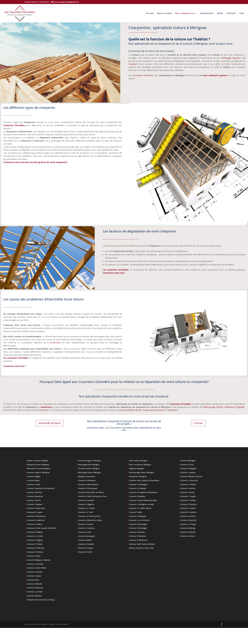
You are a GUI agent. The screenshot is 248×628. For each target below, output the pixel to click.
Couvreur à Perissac (35, 552)
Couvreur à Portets (34, 544)
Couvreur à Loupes (34, 512)
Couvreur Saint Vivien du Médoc (142, 544)
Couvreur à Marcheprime (88, 484)
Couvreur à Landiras (86, 528)
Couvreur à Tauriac (188, 508)
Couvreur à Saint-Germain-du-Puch (92, 496)
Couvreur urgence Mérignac (38, 472)
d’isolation (173, 410)
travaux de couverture (153, 410)
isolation (133, 64)
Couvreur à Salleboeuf (138, 540)
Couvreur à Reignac (35, 540)
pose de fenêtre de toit (130, 410)
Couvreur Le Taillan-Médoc (140, 508)
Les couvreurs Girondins (116, 269)
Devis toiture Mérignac (138, 460)
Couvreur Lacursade (35, 564)
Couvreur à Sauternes (36, 520)
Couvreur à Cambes (188, 512)
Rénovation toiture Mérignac (39, 468)
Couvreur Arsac (33, 580)
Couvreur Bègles (33, 476)
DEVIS (220, 13)
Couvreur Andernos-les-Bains (90, 520)
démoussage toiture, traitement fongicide (223, 407)
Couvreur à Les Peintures (139, 520)
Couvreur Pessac (187, 464)
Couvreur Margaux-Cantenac (39, 560)
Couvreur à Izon (84, 532)
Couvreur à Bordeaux (87, 480)
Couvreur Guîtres (85, 540)
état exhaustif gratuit (215, 75)
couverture (55, 342)
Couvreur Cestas (33, 484)
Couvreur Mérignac (188, 460)
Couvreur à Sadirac (34, 524)
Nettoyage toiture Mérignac (89, 472)
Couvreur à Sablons (35, 532)
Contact (198, 423)
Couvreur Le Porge (188, 524)
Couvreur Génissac (34, 492)
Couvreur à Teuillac (188, 500)
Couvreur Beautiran (35, 496)
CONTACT (231, 13)
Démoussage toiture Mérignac (141, 472)
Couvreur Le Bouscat (189, 480)
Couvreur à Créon (85, 552)
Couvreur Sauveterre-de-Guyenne (41, 488)
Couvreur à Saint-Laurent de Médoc (41, 528)
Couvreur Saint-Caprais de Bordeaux (144, 480)
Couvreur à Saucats (137, 532)
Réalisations (207, 13)
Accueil (150, 13)
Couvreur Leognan (187, 472)
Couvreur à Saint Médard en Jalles (143, 500)
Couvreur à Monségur (138, 524)
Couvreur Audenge (187, 528)
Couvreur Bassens (34, 595)
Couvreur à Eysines (188, 532)
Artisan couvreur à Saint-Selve (141, 548)
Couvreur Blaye (33, 480)
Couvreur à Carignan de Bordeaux (143, 492)
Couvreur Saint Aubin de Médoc (91, 492)
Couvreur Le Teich (85, 512)
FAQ (242, 13)
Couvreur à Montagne (138, 528)
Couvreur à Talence (188, 484)
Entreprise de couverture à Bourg (40, 599)
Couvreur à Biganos (86, 504)
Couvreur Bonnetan (35, 587)
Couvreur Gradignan (188, 468)
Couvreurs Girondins (143, 75)
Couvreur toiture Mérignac (89, 468)
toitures (44, 410)
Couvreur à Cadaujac (137, 488)
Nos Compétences (185, 13)
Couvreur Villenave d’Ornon (191, 476)
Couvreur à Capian (85, 548)
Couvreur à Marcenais (36, 508)
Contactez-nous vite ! (114, 272)
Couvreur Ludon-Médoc (37, 568)
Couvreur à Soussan (188, 504)
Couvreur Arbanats (34, 584)
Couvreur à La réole (35, 536)
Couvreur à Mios (33, 556)
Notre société (164, 13)
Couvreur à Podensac (36, 548)
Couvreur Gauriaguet (86, 536)
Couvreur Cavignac (34, 504)
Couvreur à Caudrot (86, 544)
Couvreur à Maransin (137, 536)
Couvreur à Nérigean (137, 516)
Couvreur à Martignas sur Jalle (141, 504)
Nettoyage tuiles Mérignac (89, 464)
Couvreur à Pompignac (138, 484)
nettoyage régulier (230, 58)
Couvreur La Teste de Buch (89, 516)
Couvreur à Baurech (188, 520)
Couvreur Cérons (34, 500)
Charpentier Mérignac (138, 476)
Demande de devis (49, 423)
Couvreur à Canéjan (86, 500)
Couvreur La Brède (34, 591)
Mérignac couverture (86, 476)
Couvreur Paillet (135, 512)
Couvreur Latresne (187, 488)
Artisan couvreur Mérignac (38, 460)
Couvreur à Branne (188, 516)
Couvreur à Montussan (36, 516)
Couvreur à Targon (188, 496)
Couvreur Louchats (34, 572)
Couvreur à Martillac (137, 496)
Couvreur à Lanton (85, 524)
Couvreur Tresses (187, 492)
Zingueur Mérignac (136, 468)
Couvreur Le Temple (86, 508)
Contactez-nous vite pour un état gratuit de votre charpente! (35, 162)
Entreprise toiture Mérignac (38, 464)
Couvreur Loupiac (34, 576)
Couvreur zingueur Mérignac (89, 460)
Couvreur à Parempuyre (88, 488)
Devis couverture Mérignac (140, 464)
